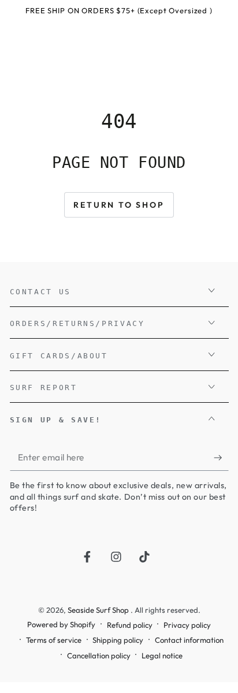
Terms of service (53, 640)
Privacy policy (187, 625)
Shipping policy (117, 640)
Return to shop (118, 205)
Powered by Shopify (61, 624)
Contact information (189, 640)
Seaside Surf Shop (99, 610)
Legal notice (162, 655)
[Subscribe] (221, 457)
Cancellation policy (99, 655)
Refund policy (130, 625)
